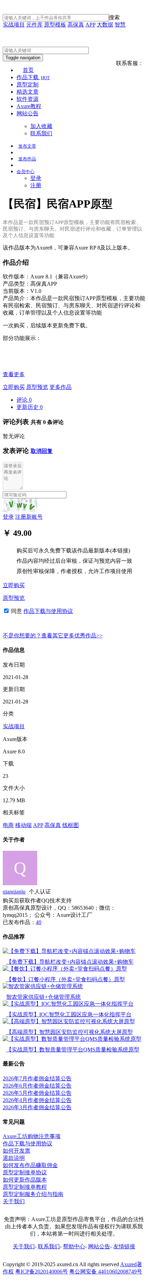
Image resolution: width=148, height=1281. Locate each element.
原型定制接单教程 (25, 1187)
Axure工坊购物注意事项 (32, 1136)
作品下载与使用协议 (48, 611)
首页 (28, 70)
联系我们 (41, 133)
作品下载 (33, 77)
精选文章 (28, 92)
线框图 (70, 825)
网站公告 (28, 113)
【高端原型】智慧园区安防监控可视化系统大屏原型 (69, 1032)
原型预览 (37, 387)
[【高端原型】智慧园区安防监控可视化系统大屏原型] (69, 1021)
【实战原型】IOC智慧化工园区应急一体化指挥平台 (68, 1014)
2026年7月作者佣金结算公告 (37, 1078)
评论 (24, 400)
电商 (8, 825)
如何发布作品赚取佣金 (30, 1165)
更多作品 (61, 387)
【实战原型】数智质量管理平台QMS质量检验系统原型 (72, 1049)
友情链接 (124, 1246)
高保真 (75, 25)
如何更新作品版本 (25, 1180)
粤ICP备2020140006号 (41, 1271)
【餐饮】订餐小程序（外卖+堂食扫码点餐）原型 (65, 979)
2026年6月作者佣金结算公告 (37, 1086)
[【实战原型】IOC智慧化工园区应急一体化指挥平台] (68, 1004)
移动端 (23, 825)
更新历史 (30, 407)
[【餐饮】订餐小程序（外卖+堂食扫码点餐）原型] (65, 969)
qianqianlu (14, 891)
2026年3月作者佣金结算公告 (37, 1107)
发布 (27, 146)
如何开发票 (16, 1151)
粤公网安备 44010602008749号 (105, 1271)
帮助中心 (74, 1246)
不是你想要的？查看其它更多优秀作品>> (53, 635)
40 (38, 922)
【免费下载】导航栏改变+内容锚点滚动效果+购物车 (70, 962)
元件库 (34, 25)
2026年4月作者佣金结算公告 (37, 1100)
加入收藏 (41, 126)
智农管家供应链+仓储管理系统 (43, 997)
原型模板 (55, 25)
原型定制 (28, 84)
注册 (35, 185)
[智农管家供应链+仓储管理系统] (43, 986)
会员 (25, 171)
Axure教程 (29, 106)
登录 (35, 178)
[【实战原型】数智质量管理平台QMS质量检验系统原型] (72, 1039)
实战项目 (14, 25)
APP (90, 25)
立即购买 (14, 387)
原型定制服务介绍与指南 (33, 1194)
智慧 (120, 25)
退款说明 (14, 1158)
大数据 (105, 25)
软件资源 (28, 99)
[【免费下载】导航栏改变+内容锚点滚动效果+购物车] (69, 951)
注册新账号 (29, 517)
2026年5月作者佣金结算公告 (37, 1093)
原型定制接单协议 (25, 1172)
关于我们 (14, 1201)
